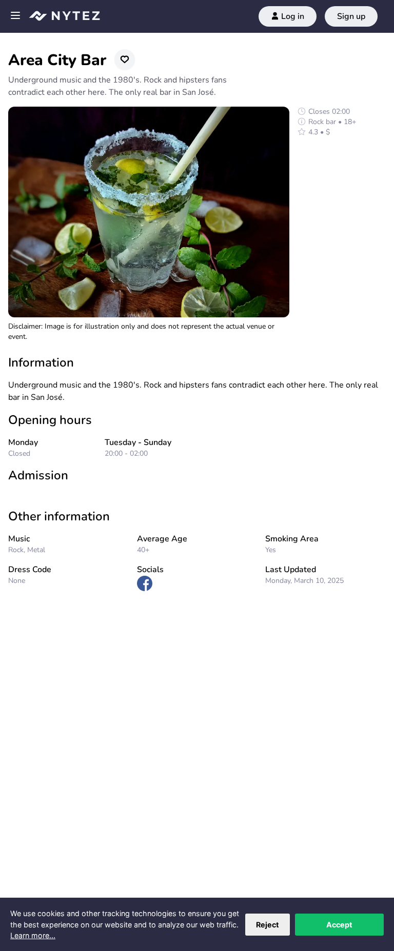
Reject (267, 924)
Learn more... (32, 935)
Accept (339, 924)
